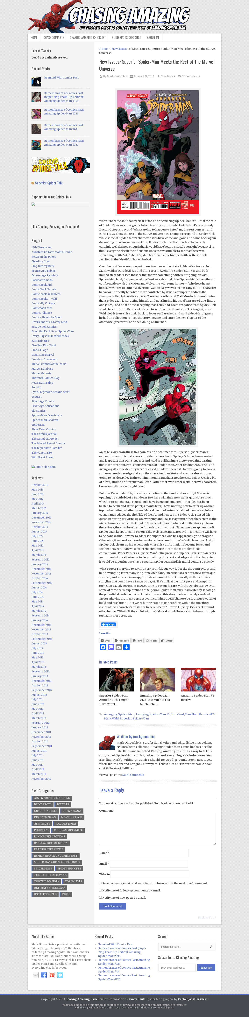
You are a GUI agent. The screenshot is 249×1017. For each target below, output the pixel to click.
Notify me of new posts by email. (124, 897)
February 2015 (40, 559)
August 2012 (39, 695)
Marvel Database (42, 368)
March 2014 (39, 611)
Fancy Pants (137, 999)
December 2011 (41, 732)
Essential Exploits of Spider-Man (53, 331)
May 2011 (37, 764)
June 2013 (38, 653)
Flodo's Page (40, 350)
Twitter (60, 975)
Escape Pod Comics (44, 326)
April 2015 (38, 550)
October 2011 (40, 741)
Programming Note (68, 830)
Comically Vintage (43, 303)
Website (104, 874)
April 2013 (38, 662)
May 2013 (38, 657)
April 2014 (38, 606)
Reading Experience (48, 849)
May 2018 (38, 489)
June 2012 (38, 704)
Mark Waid (111, 718)
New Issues (119, 49)
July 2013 (37, 648)
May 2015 (37, 545)
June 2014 (38, 597)
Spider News (43, 868)
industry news (45, 817)
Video (66, 894)
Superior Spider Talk (48, 182)
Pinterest (52, 975)
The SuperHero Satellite (47, 448)
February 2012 (41, 723)
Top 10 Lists (73, 881)
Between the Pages (44, 256)
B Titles (63, 804)
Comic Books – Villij (44, 298)
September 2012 (42, 690)
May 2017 (37, 499)
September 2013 (42, 639)
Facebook (44, 975)
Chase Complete (53, 37)
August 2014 (39, 587)
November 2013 (41, 629)
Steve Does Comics (44, 429)
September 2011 (42, 746)
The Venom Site (42, 452)
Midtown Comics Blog (46, 378)
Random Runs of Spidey (51, 843)
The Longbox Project (45, 438)
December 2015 (41, 517)
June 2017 (37, 494)
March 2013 (39, 667)
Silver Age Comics (43, 401)
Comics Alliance (42, 312)
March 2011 (39, 774)
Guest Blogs (72, 811)
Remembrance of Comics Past (56, 855)
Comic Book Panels (44, 289)
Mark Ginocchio (117, 76)
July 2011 (37, 755)
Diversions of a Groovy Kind (49, 322)
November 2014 (41, 573)
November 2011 (41, 737)
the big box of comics (50, 875)
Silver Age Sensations (45, 406)
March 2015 (39, 555)
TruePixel (97, 999)
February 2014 (41, 615)
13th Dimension (42, 247)
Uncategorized (45, 894)
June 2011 (37, 760)
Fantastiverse (40, 340)
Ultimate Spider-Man (49, 888)
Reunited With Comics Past (61, 77)
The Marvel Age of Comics (48, 443)
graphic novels (45, 811)
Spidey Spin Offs (69, 868)
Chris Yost (177, 714)
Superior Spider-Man (134, 718)
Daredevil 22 (207, 714)
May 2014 (38, 601)
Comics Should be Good (46, 317)
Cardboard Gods (42, 280)
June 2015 (38, 541)
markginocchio (144, 736)
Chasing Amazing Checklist (88, 37)
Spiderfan (38, 424)
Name (104, 853)
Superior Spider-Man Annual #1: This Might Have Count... (114, 700)
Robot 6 (36, 387)
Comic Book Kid (42, 284)
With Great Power (43, 457)
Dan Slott (191, 714)
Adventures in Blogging (52, 798)
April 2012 (38, 713)
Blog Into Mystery (43, 266)
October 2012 (40, 685)
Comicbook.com (42, 308)
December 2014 (41, 569)
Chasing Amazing (78, 999)
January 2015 (40, 564)
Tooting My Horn (46, 881)
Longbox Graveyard (44, 359)
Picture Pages (65, 823)
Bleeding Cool (40, 261)
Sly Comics (39, 410)
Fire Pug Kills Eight (44, 345)
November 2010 (41, 778)
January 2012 (40, 727)
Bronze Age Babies (43, 270)
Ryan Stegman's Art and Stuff (50, 392)
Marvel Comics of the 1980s (49, 364)
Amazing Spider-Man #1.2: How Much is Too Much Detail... (155, 700)
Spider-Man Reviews (45, 420)
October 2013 (40, 634)
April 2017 (38, 503)
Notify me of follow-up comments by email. (131, 890)
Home (34, 37)
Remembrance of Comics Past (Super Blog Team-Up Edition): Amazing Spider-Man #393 (63, 97)
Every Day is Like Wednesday (50, 336)
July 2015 (37, 536)
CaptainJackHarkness (192, 999)
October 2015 (40, 527)
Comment (106, 810)
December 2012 (41, 681)
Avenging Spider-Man (119, 714)
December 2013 (41, 625)
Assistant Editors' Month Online (52, 252)
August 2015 (39, 531)
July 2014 (37, 592)
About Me (153, 37)
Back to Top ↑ (207, 917)
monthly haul (71, 817)
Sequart (36, 396)
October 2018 (40, 485)
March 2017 (39, 508)
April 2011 (38, 769)
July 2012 (37, 699)
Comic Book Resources (46, 294)
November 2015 (41, 522)
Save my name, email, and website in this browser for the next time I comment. (155, 883)
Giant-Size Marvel (43, 354)
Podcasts (41, 830)
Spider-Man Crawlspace (47, 415)
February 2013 (41, 671)
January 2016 (40, 513)
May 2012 (38, 709)
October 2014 (40, 578)
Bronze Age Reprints (45, 275)
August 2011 (39, 750)
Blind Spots (43, 804)
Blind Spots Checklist (126, 37)
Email (104, 863)
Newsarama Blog (42, 382)
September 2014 (42, 583)
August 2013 (39, 643)
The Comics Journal (44, 434)
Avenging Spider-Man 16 (152, 714)
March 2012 (39, 718)
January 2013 (40, 676)
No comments (191, 76)
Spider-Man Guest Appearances (57, 862)
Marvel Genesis (41, 373)
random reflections (49, 836)
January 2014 (40, 620)
